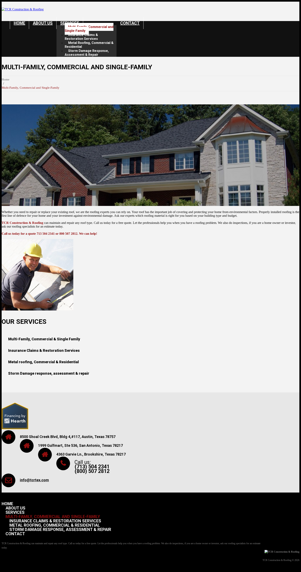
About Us (43, 23)
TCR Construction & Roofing (277, 560)
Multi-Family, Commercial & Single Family (44, 339)
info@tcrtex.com (34, 480)
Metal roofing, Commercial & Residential (43, 362)
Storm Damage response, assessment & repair (48, 373)
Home (19, 23)
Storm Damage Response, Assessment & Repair (87, 53)
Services (15, 512)
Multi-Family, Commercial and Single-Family (89, 29)
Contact (130, 23)
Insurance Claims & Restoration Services (81, 37)
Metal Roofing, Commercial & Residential (89, 45)
